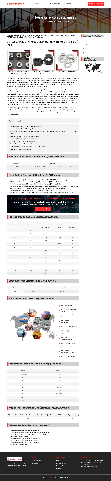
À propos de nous (61, 463)
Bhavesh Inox (51, 477)
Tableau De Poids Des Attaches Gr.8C (21, 149)
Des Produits (87, 49)
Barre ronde (35, 463)
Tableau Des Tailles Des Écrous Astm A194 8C (24, 136)
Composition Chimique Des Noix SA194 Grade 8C (25, 144)
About (85, 45)
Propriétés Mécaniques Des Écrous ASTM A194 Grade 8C (28, 146)
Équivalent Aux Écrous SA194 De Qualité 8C (23, 139)
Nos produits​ (59, 465)
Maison (44, 22)
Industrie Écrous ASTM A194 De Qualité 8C (23, 141)
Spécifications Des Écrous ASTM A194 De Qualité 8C (26, 126)
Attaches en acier (36, 460)
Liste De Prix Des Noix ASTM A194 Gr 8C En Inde (25, 129)
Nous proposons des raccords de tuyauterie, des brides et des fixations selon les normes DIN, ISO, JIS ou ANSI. (43, 132)
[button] (77, 121)
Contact (85, 53)
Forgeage (34, 465)
